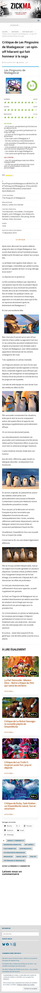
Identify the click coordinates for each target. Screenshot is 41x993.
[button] (38, 20)
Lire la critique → (9, 691)
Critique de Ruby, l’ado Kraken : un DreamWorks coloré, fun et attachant (20, 806)
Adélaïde (21, 62)
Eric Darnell (29, 845)
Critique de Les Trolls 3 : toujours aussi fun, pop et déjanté (17, 765)
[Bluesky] (3, 944)
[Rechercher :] (20, 25)
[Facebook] (7, 944)
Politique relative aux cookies (25, 985)
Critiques (15, 32)
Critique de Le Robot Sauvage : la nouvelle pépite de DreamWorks (20, 724)
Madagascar (8, 856)
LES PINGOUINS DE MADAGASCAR (14, 852)
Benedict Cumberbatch (15, 841)
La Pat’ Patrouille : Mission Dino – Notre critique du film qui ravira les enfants (19, 683)
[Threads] (15, 944)
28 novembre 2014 (9, 62)
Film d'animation (10, 848)
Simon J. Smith (21, 856)
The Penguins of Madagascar (14, 860)
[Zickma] (20, 17)
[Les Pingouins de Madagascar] (14, 86)
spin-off (33, 856)
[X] (11, 944)
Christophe (5, 964)
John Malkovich (25, 848)
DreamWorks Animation (12, 845)
